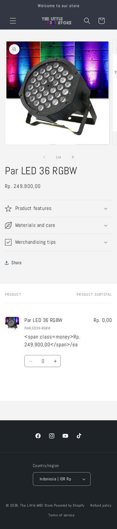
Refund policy (100, 505)
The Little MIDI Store (36, 505)
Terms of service (61, 515)
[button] (13, 21)
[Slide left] (44, 157)
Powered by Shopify (69, 505)
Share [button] (16, 262)
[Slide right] (73, 157)
